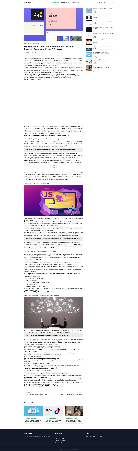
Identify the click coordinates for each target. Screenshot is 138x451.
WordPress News (55, 2)
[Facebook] (99, 2)
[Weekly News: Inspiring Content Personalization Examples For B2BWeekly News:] (89, 54)
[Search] (112, 2)
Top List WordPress (60, 440)
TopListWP (28, 2)
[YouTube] (104, 2)
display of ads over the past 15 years (70, 160)
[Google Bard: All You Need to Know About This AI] (89, 35)
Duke (34, 52)
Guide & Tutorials (75, 2)
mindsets (58, 339)
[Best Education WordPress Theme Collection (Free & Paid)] (89, 29)
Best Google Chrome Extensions (100, 39)
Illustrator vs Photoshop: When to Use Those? (103, 14)
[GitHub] (109, 2)
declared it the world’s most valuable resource (52, 348)
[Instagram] (107, 2)
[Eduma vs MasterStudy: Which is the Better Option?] (89, 10)
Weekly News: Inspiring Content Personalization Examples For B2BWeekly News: (33, 422)
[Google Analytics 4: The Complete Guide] (89, 48)
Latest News (58, 436)
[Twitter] (102, 2)
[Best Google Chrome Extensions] (89, 42)
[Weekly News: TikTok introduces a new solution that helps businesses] (89, 61)
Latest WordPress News (31, 43)
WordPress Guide (65, 2)
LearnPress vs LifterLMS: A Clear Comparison (103, 21)
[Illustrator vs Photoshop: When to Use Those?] (89, 17)
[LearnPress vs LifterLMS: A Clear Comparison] (89, 23)
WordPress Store (59, 443)
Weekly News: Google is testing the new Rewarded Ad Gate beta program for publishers (73, 422)
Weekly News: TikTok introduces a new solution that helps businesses (53, 422)
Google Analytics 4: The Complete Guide (102, 46)
